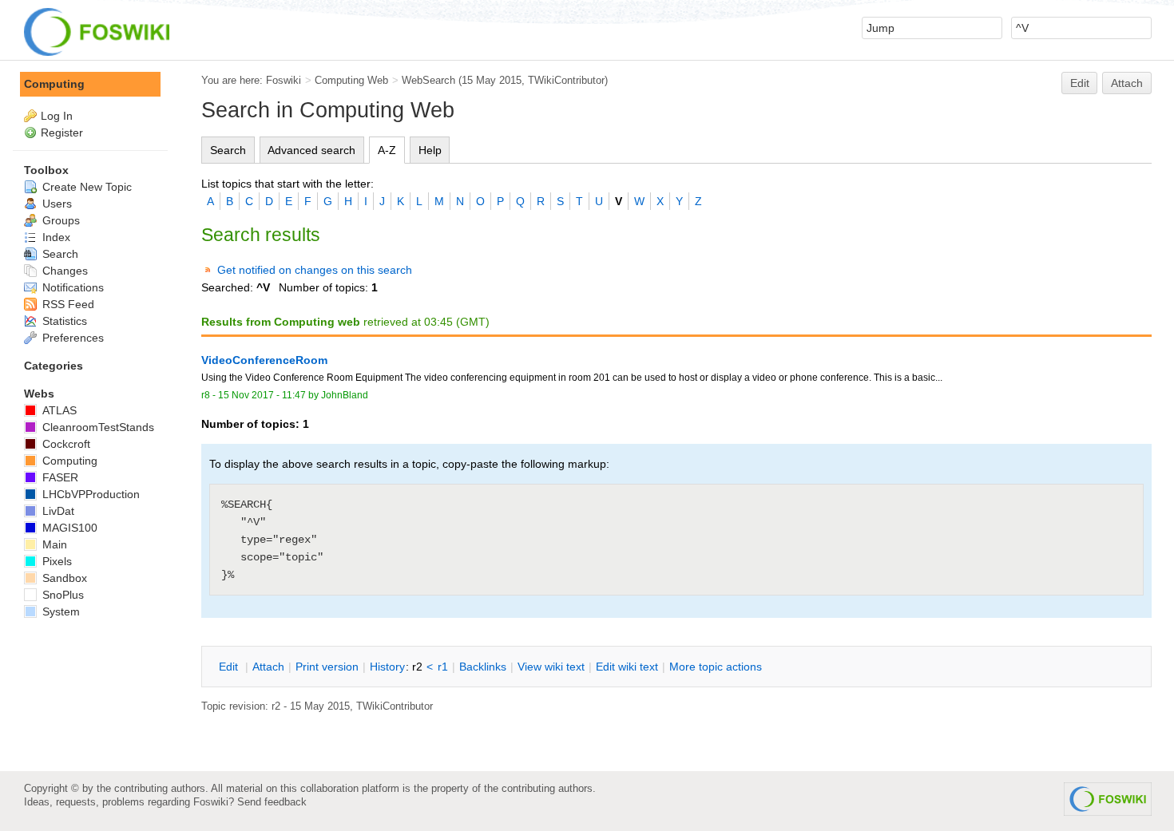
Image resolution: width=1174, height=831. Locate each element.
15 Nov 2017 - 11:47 (262, 395)
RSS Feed (66, 304)
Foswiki (283, 80)
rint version (327, 666)
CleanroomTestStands (96, 427)
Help (430, 150)
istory (387, 666)
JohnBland (344, 395)
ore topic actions (715, 666)
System (59, 611)
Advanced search (311, 150)
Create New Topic (85, 186)
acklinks (482, 666)
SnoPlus (61, 594)
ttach (268, 666)
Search (228, 150)
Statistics (63, 321)
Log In (57, 115)
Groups (59, 220)
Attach (1127, 83)
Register (62, 132)
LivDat (56, 511)
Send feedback (272, 802)
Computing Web (351, 80)
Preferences (71, 337)
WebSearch (428, 80)
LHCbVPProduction (89, 494)
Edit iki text (627, 666)
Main (53, 544)
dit (230, 666)
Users (55, 203)
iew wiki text (551, 666)
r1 (443, 666)
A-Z (387, 150)
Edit (1079, 83)
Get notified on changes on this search (314, 269)
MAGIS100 (68, 527)
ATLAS (58, 410)
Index (54, 237)
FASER (58, 477)
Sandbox (63, 578)
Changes (63, 270)
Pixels (55, 561)
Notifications (71, 287)
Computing (54, 83)
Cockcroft (64, 443)
